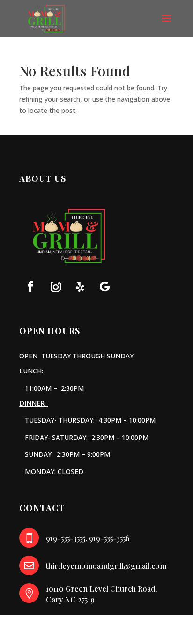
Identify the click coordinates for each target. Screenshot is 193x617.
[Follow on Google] (104, 286)
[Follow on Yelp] (80, 286)
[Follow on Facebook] (30, 286)
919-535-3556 (109, 538)
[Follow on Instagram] (55, 286)
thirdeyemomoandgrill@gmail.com (106, 566)
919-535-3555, (66, 538)
